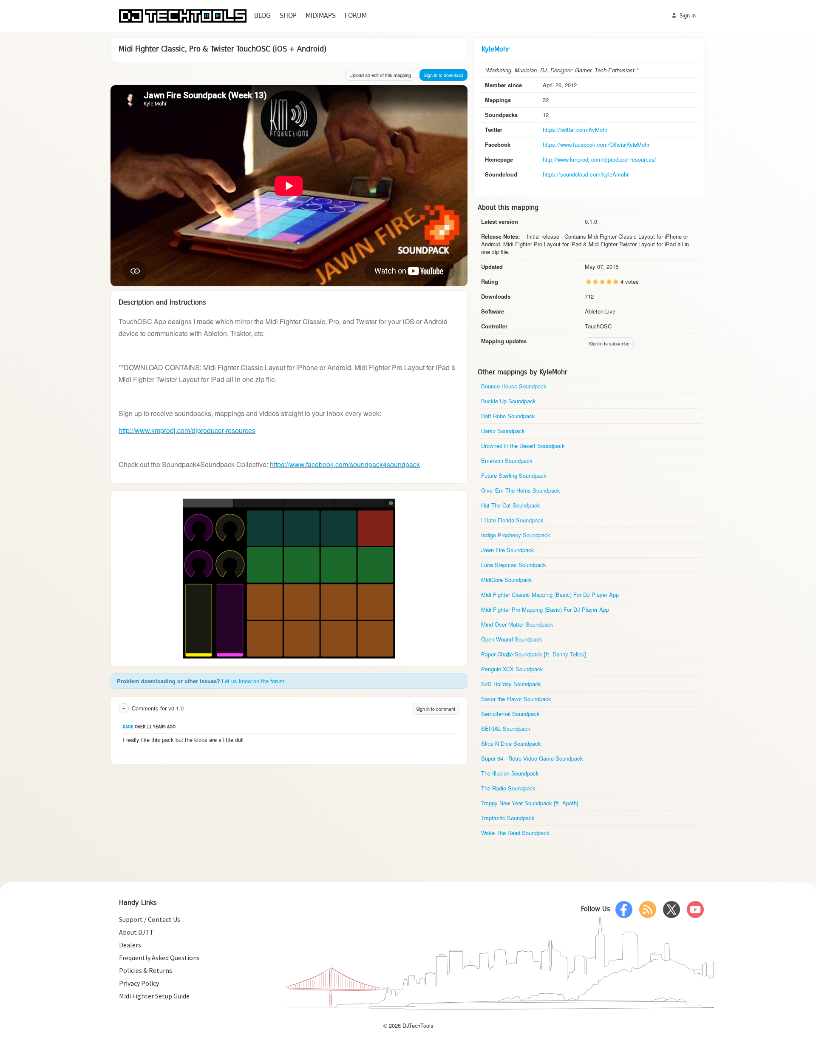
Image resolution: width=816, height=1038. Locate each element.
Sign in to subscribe (609, 343)
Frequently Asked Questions (159, 957)
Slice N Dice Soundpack (511, 743)
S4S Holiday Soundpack (511, 684)
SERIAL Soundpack (505, 728)
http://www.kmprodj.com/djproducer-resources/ (599, 159)
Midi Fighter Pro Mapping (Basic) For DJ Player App (545, 609)
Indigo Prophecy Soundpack (515, 535)
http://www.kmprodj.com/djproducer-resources (187, 430)
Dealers (130, 945)
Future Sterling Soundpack (514, 475)
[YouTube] (695, 909)
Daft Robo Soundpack (508, 416)
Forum (356, 16)
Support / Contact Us (149, 919)
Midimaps (321, 16)
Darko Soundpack (503, 431)
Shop (288, 16)
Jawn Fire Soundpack (507, 550)
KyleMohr (496, 49)
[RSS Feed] (648, 909)
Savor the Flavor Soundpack (516, 699)
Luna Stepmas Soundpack (513, 565)
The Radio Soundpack (508, 788)
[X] (671, 909)
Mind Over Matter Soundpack (517, 624)
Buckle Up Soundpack (508, 401)
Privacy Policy (139, 983)
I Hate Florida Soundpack (512, 520)
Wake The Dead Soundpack (515, 833)
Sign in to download (443, 74)
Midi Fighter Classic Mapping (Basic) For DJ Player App (550, 594)
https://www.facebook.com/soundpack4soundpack (345, 464)
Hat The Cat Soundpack (510, 505)
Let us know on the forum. (254, 681)
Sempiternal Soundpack (510, 714)
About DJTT (136, 932)
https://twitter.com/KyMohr (575, 129)
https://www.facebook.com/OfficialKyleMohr (596, 144)
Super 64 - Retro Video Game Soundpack (532, 758)
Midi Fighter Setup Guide (154, 996)
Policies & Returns (145, 970)
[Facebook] (624, 909)
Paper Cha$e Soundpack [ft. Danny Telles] (533, 654)
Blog (262, 16)
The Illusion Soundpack (510, 773)
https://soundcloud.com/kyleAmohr (586, 174)
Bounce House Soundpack (514, 386)
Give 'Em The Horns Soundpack (520, 490)
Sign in (687, 16)
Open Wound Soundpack (511, 639)
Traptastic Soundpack (508, 818)
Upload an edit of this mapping (380, 74)
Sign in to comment (435, 708)
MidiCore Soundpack (506, 580)
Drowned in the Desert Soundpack (523, 446)
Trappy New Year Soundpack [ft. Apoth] (529, 803)
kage (128, 727)
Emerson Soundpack (507, 460)
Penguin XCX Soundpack (512, 669)
